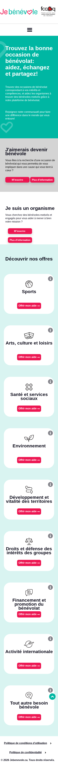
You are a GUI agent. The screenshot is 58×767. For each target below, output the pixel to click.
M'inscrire (17, 179)
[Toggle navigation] (29, 29)
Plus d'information (42, 179)
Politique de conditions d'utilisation (25, 743)
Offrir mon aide (28, 305)
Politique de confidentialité (25, 752)
